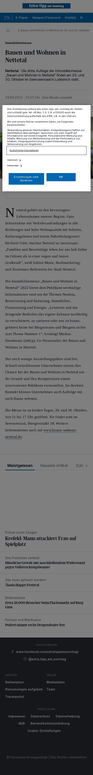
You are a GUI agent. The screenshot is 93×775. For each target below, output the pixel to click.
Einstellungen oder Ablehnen (26, 178)
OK (61, 176)
